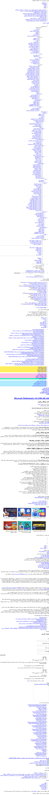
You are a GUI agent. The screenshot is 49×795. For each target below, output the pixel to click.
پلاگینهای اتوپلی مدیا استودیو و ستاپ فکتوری (21, 349)
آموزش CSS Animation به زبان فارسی (25, 347)
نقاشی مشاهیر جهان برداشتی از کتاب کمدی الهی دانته (35, 304)
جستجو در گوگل (39, 268)
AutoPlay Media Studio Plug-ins (37, 349)
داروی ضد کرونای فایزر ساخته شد (39, 283)
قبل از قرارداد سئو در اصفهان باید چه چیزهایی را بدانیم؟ (34, 282)
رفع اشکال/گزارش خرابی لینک (42, 562)
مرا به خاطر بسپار (38, 275)
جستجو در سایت (38, 265)
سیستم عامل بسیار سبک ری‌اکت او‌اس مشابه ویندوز (35, 14)
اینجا (39, 615)
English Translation (45, 563)
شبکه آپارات (43, 788)
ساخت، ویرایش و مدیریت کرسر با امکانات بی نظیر (13, 774)
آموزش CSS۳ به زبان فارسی (26, 344)
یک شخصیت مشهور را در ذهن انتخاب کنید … (36, 302)
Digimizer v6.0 (43, 618)
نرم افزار (44, 318)
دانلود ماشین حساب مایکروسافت (39, 502)
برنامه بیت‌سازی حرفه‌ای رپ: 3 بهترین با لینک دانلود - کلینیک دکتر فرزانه (31, 775)
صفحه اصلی (43, 2)
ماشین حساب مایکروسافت (40, 504)
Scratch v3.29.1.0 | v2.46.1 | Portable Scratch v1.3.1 (33, 335)
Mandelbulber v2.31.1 (41, 621)
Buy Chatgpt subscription (38, 330)
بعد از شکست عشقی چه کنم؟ (39, 288)
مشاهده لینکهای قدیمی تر (41, 307)
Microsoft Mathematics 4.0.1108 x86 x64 (31, 398)
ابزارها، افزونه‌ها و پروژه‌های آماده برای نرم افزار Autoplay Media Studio (19, 351)
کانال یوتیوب (43, 787)
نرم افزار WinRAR (21, 587)
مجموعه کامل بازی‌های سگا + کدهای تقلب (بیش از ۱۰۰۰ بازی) (33, 11)
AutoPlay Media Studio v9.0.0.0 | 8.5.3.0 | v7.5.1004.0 (33, 354)
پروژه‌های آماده (43, 322)
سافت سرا (44, 777)
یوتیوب (45, 6)
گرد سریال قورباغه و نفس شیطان (39, 287)
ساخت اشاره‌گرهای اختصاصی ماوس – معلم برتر (36, 774)
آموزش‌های (40, 377)
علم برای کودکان (42, 17)
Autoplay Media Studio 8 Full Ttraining (36, 356)
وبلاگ (45, 5)
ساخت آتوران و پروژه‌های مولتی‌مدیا (14, 354)
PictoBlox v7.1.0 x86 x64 (38, 337)
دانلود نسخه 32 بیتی (45, 555)
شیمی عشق (43, 301)
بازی (45, 320)
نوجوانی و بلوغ (43, 290)
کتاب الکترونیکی (43, 323)
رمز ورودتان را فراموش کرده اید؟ (37, 276)
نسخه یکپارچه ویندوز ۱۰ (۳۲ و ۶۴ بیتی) (38, 18)
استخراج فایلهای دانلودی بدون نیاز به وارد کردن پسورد (35, 15)
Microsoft (39, 414)
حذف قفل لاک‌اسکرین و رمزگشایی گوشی (14, 363)
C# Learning (41, 358)
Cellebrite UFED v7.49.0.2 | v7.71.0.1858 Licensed (33, 363)
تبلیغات (44, 7)
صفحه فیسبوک (43, 786)
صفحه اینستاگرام (42, 785)
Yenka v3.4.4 (43, 625)
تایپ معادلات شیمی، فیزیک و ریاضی (26, 623)
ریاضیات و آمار (41, 404)
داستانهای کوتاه (43, 291)
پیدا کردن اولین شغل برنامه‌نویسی (30, 776)
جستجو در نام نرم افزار (37, 266)
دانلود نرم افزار (46, 22)
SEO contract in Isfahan (39, 333)
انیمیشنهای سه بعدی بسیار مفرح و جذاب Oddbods (35, 19)
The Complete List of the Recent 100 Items (35, 364)
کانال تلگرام (43, 784)
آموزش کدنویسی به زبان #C (33, 358)
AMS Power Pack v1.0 (39, 351)
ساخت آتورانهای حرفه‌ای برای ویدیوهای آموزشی (36, 20)
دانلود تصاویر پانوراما (42, 305)
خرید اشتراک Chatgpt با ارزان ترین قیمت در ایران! (23, 330)
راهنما (45, 546)
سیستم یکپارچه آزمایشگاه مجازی (34, 625)
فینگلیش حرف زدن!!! (41, 300)
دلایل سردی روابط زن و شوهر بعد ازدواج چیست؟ (35, 293)
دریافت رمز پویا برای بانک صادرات (39, 294)
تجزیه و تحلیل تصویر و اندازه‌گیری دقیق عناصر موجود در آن (27, 618)
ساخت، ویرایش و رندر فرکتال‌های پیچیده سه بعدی (26, 621)
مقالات (45, 326)
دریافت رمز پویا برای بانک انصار (39, 295)
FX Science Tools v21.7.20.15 (40, 623)
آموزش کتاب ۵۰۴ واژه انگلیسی (39, 12)
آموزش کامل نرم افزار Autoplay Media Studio (18, 356)
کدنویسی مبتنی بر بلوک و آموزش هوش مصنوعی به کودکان (20, 337)
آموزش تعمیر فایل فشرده (43, 567)
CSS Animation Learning (38, 347)
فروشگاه (44, 4)
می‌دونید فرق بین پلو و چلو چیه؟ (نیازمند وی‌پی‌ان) (35, 284)
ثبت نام (27, 276)
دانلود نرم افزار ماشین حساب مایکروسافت (37, 503)
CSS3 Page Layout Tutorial (38, 344)
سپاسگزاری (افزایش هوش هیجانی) (38, 289)
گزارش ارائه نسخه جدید (44, 564)
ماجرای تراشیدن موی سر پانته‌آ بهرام (38, 296)
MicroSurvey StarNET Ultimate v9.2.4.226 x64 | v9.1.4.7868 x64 (33, 628)
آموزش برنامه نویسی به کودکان (16, 335)
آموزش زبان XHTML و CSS (27, 342)
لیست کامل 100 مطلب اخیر (20, 364)
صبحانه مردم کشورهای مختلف (39, 298)
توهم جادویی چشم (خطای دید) (39, 299)
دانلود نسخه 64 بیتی (45, 556)
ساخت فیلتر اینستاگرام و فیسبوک (19, 361)
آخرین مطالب (43, 317)
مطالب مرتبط (43, 548)
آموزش (42, 366)
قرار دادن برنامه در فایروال (43, 565)
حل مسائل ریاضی (42, 500)
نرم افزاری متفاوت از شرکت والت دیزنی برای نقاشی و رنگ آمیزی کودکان (30, 9)
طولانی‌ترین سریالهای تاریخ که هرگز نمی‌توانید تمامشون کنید (33, 285)
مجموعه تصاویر (43, 324)
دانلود (45, 545)
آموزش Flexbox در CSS (30, 340)
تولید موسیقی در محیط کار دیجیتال (7, 775)
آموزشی (44, 321)
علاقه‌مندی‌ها (43, 327)
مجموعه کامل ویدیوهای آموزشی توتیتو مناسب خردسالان (34, 13)
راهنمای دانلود (46, 568)
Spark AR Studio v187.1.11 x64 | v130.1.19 (35, 361)
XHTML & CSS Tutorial (38, 342)
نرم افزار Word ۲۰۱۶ (38, 772)
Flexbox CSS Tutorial (39, 340)
